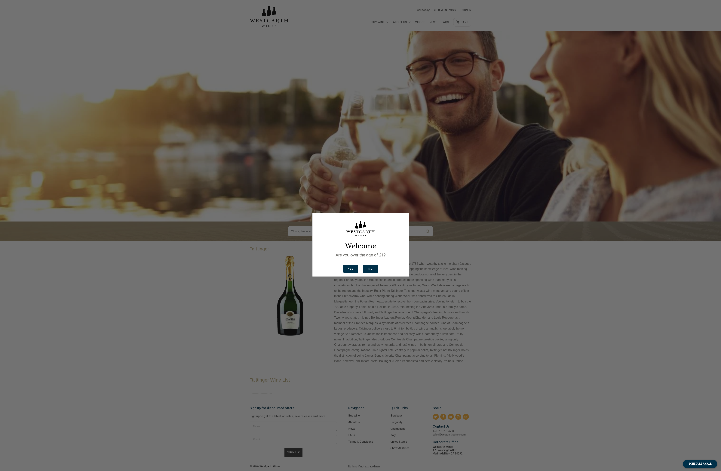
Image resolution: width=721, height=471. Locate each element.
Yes (350, 269)
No (370, 269)
